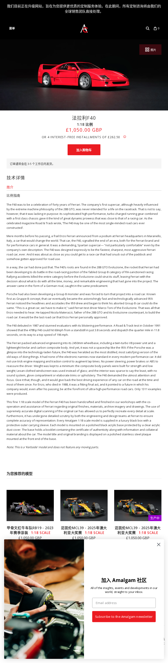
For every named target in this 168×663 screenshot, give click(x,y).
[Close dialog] (158, 544)
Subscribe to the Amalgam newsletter (124, 616)
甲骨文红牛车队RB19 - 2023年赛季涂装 (30, 530)
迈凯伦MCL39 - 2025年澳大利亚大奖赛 (84, 530)
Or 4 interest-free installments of (81, 137)
